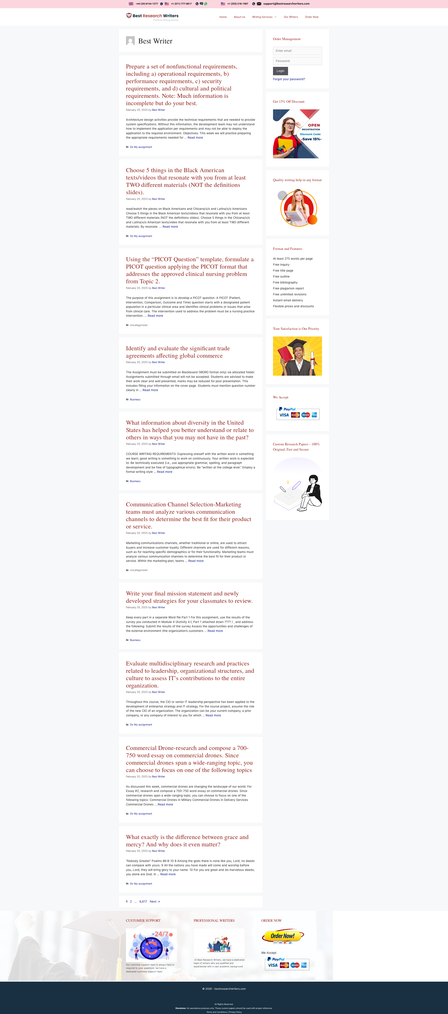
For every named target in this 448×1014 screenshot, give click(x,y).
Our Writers (291, 17)
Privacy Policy (235, 1012)
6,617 (143, 901)
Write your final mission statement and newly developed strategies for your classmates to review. (189, 597)
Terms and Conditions (216, 1012)
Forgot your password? (289, 79)
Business (135, 399)
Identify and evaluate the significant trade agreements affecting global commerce (178, 351)
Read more (195, 137)
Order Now (311, 17)
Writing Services (262, 17)
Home (223, 17)
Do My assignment (141, 146)
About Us (239, 17)
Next (155, 901)
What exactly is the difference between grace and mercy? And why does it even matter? (187, 840)
